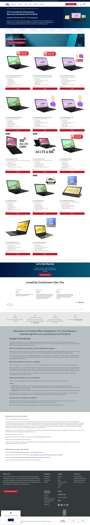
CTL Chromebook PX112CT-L (11, 159)
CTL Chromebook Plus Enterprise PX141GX (42, 117)
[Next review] (79, 294)
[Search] (78, 4)
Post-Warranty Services (79, 482)
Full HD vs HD (37, 460)
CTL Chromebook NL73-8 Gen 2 (39, 242)
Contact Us (61, 494)
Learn (30, 4)
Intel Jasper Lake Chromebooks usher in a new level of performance (26, 452)
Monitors (46, 482)
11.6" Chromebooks (10, 29)
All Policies (60, 484)
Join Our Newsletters (10, 491)
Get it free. (56, 0)
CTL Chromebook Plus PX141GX (67, 117)
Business (20, 4)
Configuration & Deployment (80, 478)
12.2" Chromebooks (22, 29)
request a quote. (78, 319)
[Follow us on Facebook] (67, 505)
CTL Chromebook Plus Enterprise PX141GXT (42, 75)
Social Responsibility (62, 482)
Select (18, 88)
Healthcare (46, 504)
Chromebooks (41, 437)
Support (36, 4)
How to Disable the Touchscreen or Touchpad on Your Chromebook (46, 455)
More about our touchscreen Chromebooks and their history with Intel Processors (30, 457)
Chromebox (46, 478)
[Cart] (84, 4)
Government (47, 502)
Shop (25, 4)
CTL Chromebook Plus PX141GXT (67, 75)
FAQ (59, 487)
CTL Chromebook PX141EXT (66, 159)
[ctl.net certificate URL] (80, 302)
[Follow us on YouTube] (62, 505)
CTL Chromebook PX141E (11, 200)
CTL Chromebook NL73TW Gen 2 (67, 200)
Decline (83, 520)
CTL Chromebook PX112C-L (39, 159)
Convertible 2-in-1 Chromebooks (48, 29)
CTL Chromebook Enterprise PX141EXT (14, 75)
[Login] (81, 4)
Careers (59, 485)
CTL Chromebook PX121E (38, 200)
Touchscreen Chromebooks (65, 29)
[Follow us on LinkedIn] (59, 505)
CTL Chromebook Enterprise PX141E (13, 117)
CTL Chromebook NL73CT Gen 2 (12, 242)
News (59, 478)
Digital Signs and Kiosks (49, 498)
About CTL (41, 4)
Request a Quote (71, 4)
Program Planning (78, 476)
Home (8, 8)
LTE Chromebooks (79, 29)
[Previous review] (10, 294)
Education (13, 4)
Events (59, 480)
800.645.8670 (64, 497)
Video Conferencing (48, 500)
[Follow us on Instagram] (64, 505)
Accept (73, 520)
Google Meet (47, 480)
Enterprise (46, 497)
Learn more (36, 322)
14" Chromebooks (34, 29)
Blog (59, 500)
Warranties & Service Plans (80, 480)
